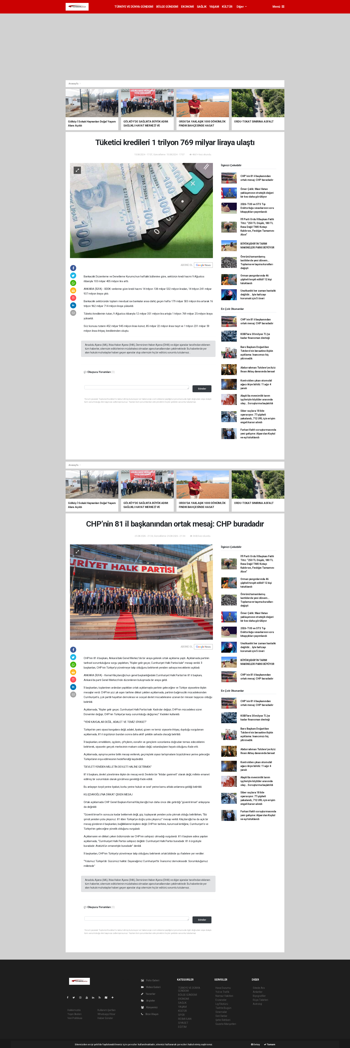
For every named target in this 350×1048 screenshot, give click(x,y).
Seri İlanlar (221, 1015)
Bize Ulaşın (151, 1014)
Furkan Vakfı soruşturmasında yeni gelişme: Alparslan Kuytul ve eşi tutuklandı (258, 433)
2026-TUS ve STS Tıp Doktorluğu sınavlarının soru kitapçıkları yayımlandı (257, 208)
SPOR (181, 1014)
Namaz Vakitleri (224, 995)
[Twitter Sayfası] (75, 997)
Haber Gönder (105, 1018)
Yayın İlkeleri (74, 1014)
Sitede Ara (259, 987)
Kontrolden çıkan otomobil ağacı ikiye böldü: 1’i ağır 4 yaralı (256, 384)
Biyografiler (259, 995)
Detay (256, 1044)
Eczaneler (221, 999)
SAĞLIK (202, 6)
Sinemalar (221, 1011)
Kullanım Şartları (107, 1010)
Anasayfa (74, 83)
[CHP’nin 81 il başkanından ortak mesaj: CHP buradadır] (141, 591)
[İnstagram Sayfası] (81, 997)
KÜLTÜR (227, 6)
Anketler (257, 991)
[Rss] (101, 997)
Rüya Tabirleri (260, 999)
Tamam (270, 1044)
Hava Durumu (223, 987)
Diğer (240, 6)
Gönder (202, 388)
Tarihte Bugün (223, 1007)
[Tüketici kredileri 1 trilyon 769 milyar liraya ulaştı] (141, 210)
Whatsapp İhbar (106, 1014)
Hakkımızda (74, 1010)
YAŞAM (214, 6)
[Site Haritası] (107, 997)
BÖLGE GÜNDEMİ (167, 6)
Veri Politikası (74, 1018)
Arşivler (150, 1000)
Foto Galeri (152, 980)
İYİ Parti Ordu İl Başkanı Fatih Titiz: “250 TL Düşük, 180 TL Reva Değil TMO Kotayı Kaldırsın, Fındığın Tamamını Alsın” (257, 227)
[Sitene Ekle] (114, 997)
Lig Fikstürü (221, 1003)
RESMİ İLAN (184, 1018)
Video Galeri (152, 987)
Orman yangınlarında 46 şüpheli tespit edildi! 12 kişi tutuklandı (256, 279)
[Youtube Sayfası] (88, 997)
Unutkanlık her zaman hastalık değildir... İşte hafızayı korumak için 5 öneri (258, 294)
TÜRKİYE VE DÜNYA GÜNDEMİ (133, 6)
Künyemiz (152, 1007)
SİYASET (183, 1022)
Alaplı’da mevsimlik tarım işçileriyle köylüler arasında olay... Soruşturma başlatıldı (256, 399)
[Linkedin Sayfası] (94, 997)
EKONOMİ (187, 6)
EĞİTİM (182, 1026)
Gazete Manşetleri (225, 1023)
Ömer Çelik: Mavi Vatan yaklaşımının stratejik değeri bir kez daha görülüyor (257, 193)
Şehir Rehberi (222, 1019)
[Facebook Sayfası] (69, 997)
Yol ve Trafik (222, 991)
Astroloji (257, 1003)
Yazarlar (150, 993)
